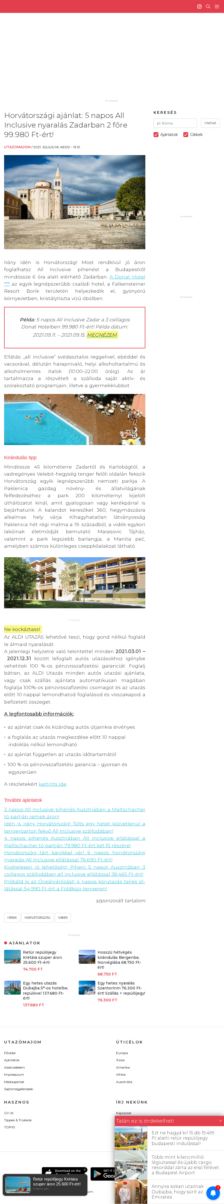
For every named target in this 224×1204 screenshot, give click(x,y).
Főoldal (10, 1053)
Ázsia (120, 1060)
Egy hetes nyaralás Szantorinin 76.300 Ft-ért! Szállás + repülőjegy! (121, 988)
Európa (122, 1053)
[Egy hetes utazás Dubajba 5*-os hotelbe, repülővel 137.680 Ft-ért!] (12, 993)
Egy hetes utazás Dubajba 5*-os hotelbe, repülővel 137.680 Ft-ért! (45, 991)
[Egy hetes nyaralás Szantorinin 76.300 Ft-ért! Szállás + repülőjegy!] (87, 993)
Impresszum (14, 1074)
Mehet (210, 123)
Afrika (121, 1074)
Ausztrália (124, 1082)
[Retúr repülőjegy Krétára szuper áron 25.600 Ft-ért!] (12, 962)
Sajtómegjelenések (18, 1089)
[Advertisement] (116, 60)
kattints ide (52, 784)
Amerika (123, 1067)
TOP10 (9, 1127)
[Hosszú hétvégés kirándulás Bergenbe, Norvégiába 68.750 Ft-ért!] (87, 962)
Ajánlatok (11, 1060)
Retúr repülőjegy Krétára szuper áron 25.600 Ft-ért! (42, 957)
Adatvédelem (14, 1067)
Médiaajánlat (14, 1082)
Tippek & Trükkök (18, 1120)
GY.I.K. (9, 1113)
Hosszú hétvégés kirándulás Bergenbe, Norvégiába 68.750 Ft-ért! (119, 960)
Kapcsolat (123, 1113)
